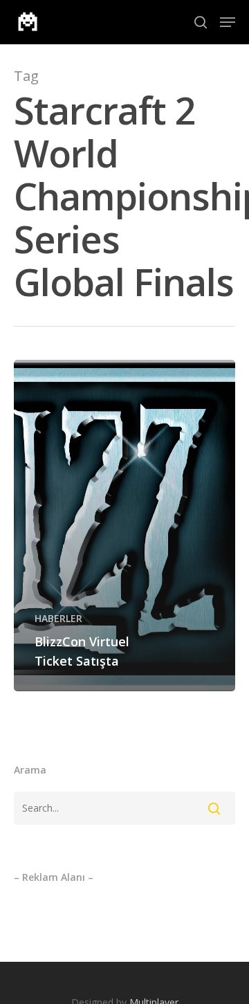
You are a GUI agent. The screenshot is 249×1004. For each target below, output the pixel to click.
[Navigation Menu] (227, 22)
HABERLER (58, 618)
